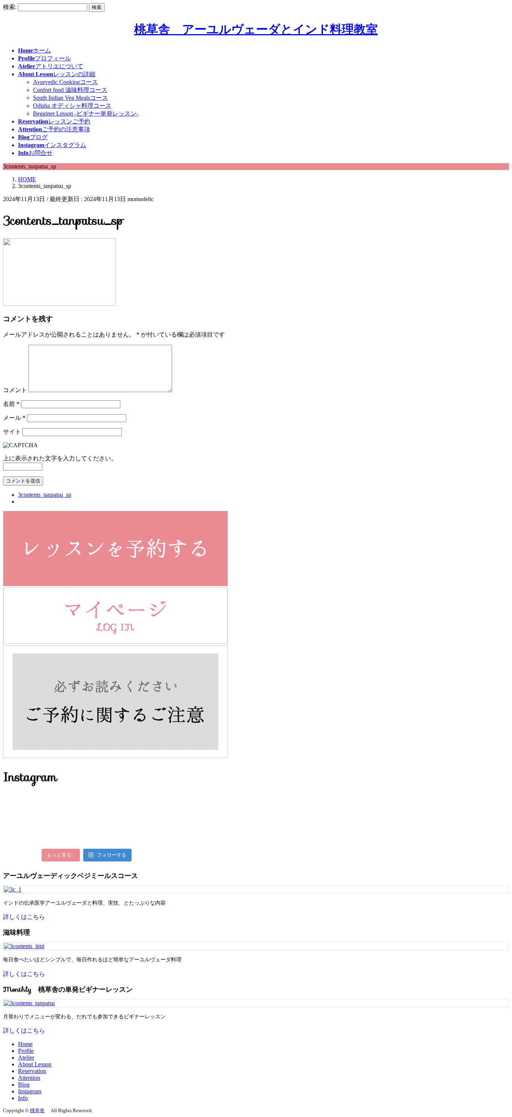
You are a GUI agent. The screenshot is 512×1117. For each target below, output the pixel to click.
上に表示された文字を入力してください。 (60, 458)
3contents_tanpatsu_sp (44, 495)
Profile (26, 1051)
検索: (9, 7)
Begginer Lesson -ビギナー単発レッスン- (85, 113)
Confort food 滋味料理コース (70, 90)
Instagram (29, 1091)
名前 (11, 404)
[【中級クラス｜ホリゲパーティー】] (86, 840)
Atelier (26, 1057)
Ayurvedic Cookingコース (65, 82)
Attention (29, 1078)
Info (23, 1098)
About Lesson (34, 1064)
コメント (15, 390)
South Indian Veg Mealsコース (70, 98)
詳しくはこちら (24, 917)
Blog (24, 1084)
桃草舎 (37, 1110)
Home (25, 1044)
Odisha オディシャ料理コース (72, 105)
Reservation (32, 1071)
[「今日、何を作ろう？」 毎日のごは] (86, 801)
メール (14, 418)
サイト (12, 431)
